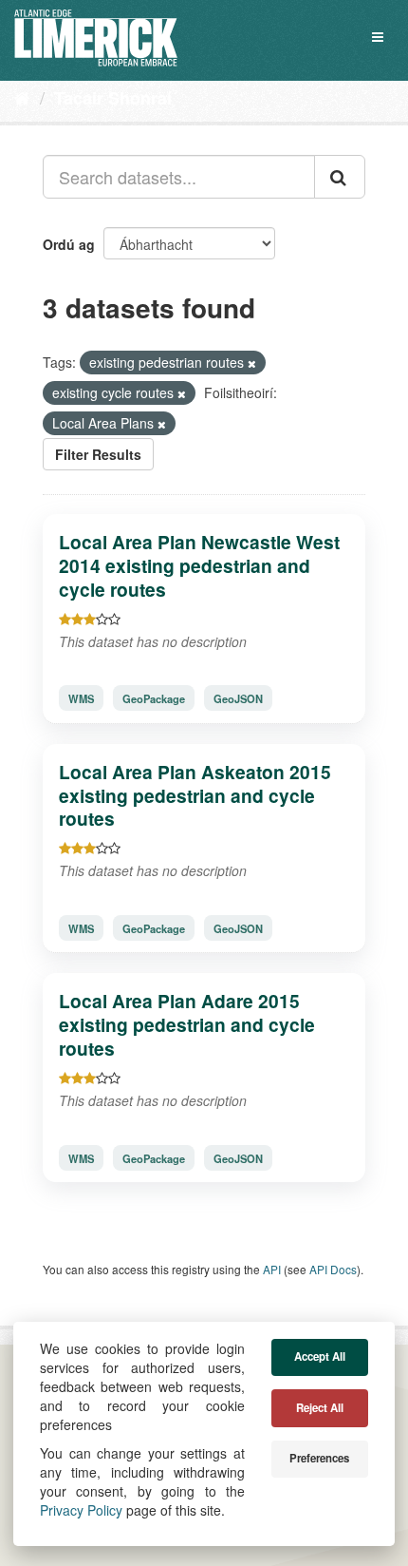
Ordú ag (69, 244)
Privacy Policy (81, 1509)
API (272, 1269)
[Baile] (22, 97)
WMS (81, 698)
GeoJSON (238, 698)
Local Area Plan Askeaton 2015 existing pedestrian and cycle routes (195, 795)
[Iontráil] (339, 177)
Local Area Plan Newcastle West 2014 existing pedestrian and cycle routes (199, 565)
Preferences (319, 1458)
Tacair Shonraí (113, 98)
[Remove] (252, 363)
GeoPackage (153, 698)
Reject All (319, 1408)
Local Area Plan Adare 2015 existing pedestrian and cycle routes (187, 1024)
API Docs (333, 1269)
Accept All (319, 1356)
